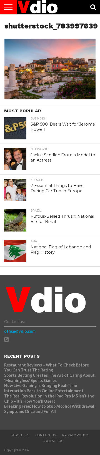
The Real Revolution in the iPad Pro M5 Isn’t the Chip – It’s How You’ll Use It (49, 399)
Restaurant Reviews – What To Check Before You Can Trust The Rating (46, 368)
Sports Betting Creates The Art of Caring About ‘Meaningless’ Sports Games (49, 378)
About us (20, 435)
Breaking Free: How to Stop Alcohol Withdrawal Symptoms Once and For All (49, 409)
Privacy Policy (75, 435)
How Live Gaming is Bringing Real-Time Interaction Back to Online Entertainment (44, 388)
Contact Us (46, 435)
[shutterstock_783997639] (50, 97)
